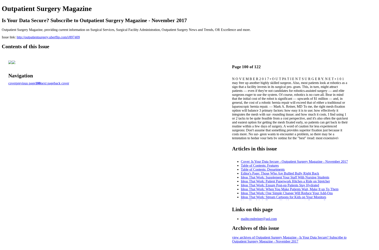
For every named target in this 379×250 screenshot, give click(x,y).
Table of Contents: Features (260, 165)
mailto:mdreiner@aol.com (259, 219)
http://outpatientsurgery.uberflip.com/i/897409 (48, 37)
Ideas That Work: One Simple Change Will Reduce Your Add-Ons (287, 193)
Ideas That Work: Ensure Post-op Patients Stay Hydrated (280, 185)
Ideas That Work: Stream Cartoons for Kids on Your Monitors (283, 197)
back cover (61, 83)
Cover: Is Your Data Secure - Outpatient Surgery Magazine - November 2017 (294, 161)
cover (12, 83)
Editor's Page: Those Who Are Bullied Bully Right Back (280, 173)
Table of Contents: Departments (263, 169)
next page (47, 83)
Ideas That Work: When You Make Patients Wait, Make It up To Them (289, 189)
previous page (25, 83)
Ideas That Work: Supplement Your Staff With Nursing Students (285, 177)
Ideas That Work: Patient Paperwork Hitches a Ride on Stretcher (285, 181)
